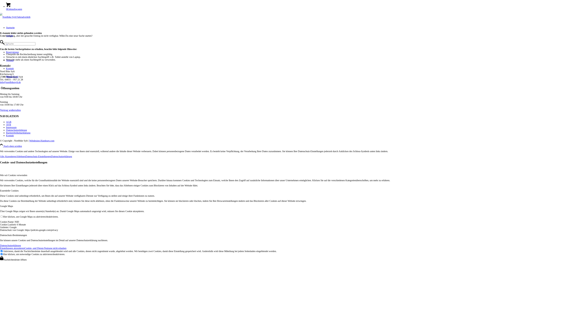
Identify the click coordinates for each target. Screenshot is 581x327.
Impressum (11, 127)
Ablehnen (21, 156)
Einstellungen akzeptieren (12, 248)
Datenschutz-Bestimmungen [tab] (13, 235)
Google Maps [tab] (6, 206)
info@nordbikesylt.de (10, 82)
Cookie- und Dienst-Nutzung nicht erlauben (45, 248)
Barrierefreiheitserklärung (18, 133)
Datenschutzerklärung (16, 130)
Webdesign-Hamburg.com (41, 140)
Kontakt (10, 135)
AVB (8, 124)
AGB (8, 122)
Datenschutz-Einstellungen (38, 156)
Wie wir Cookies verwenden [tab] (13, 175)
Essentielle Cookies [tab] (9, 190)
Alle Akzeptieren (8, 156)
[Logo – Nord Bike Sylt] (15, 17)
